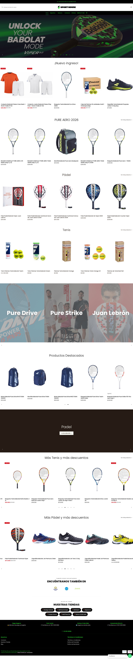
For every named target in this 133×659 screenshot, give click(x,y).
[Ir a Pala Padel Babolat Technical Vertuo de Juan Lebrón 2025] (56, 196)
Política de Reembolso (73, 644)
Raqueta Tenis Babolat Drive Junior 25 (92, 499)
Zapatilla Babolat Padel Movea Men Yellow (119, 559)
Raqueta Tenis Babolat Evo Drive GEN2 (42, 105)
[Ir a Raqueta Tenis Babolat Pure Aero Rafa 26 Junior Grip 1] (40, 479)
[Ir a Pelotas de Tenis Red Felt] (109, 251)
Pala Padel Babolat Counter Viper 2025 (108, 216)
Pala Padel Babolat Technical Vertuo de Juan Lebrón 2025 (55, 216)
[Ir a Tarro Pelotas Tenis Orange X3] (82, 251)
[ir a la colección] (66, 430)
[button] (60, 55)
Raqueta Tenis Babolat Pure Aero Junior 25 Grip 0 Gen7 (65, 499)
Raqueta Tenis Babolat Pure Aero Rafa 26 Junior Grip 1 (38, 499)
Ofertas (74, 13)
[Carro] (131, 7)
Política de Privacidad (73, 642)
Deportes (52, 13)
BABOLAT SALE (81, 13)
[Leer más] (66, 36)
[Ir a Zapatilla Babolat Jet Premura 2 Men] (40, 539)
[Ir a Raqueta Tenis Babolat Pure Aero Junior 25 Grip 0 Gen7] (66, 479)
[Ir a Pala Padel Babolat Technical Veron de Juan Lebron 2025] (29, 196)
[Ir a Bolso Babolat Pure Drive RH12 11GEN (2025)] (66, 377)
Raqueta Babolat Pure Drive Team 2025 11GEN (92, 397)
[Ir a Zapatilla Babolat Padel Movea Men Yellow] (119, 539)
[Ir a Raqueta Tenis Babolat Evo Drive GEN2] (43, 85)
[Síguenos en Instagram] (86, 13)
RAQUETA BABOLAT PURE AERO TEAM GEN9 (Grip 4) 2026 (69, 161)
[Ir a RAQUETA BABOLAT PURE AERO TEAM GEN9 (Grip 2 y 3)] (17, 141)
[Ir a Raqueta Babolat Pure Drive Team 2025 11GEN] (93, 377)
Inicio (47, 13)
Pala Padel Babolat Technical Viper (12, 559)
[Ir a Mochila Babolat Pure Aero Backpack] (43, 141)
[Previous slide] (3, 55)
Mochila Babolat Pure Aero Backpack (43, 161)
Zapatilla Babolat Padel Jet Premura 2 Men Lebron (93, 559)
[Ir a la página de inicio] (66, 7)
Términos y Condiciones (73, 640)
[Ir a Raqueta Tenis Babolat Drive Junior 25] (93, 479)
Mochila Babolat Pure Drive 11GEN (38, 397)
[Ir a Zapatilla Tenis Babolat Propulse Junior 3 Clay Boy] (97, 85)
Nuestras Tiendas (5, 642)
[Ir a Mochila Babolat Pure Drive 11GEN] (40, 377)
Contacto (67, 13)
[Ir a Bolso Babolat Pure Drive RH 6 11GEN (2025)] (13, 377)
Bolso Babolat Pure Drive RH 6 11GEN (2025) (12, 397)
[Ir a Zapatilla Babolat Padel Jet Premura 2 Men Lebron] (93, 539)
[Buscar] (2, 7)
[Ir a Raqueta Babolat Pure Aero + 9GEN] (97, 141)
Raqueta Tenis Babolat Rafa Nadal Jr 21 (13, 499)
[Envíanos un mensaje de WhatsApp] (130, 656)
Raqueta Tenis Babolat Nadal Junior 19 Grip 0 (119, 499)
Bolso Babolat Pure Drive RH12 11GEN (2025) (65, 397)
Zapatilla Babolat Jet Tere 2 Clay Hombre (65, 559)
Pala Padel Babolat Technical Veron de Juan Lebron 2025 (28, 216)
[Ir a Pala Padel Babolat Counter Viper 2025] (109, 196)
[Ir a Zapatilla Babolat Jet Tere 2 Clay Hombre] (66, 539)
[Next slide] (130, 55)
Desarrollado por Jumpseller (25, 652)
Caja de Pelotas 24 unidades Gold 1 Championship (69, 105)
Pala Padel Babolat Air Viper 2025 (81, 216)
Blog (2, 644)
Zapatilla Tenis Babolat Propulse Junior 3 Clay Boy (95, 105)
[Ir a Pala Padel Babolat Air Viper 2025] (82, 196)
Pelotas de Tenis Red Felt (105, 271)
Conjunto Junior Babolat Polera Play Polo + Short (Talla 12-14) (16, 105)
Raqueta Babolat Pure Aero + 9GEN (96, 161)
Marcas (60, 13)
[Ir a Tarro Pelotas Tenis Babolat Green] (29, 251)
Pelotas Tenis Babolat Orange (53, 271)
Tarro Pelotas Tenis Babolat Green (28, 271)
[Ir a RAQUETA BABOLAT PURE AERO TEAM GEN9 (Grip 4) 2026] (70, 141)
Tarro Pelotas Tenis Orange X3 (80, 271)
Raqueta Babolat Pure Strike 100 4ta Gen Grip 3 (119, 397)
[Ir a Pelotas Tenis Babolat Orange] (56, 251)
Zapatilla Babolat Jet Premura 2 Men (40, 559)
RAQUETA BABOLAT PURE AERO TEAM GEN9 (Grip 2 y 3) (16, 161)
